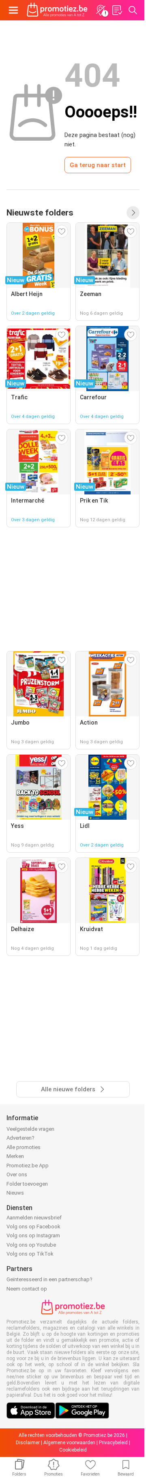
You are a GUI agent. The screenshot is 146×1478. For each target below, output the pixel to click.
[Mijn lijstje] (116, 10)
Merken (15, 1156)
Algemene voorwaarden (69, 1442)
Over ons (16, 1174)
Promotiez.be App (27, 1165)
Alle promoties (23, 1147)
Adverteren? (20, 1138)
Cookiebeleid (73, 1450)
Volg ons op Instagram (33, 1235)
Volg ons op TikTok (30, 1254)
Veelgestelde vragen (30, 1129)
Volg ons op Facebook (33, 1226)
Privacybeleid (113, 1442)
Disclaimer (28, 1442)
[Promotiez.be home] (57, 10)
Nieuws (15, 1193)
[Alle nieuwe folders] (133, 212)
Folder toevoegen (27, 1184)
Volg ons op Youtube (31, 1245)
